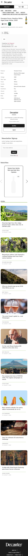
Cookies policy (10, 555)
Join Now (14, 126)
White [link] (17, 12)
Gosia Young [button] (5, 230)
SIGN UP (14, 152)
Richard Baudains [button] (7, 262)
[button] (5, 33)
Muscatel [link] (23, 12)
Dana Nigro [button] (5, 443)
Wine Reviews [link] (8, 11)
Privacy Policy (18, 555)
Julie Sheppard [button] (6, 413)
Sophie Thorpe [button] (6, 473)
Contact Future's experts (14, 552)
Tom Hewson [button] (5, 322)
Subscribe (6, 7)
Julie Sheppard (10, 43)
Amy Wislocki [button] (5, 352)
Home (2, 11)
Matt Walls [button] (5, 292)
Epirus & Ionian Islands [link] (8, 12)
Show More (13, 155)
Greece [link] (14, 11)
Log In (14, 130)
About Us (14, 550)
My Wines (5, 24)
